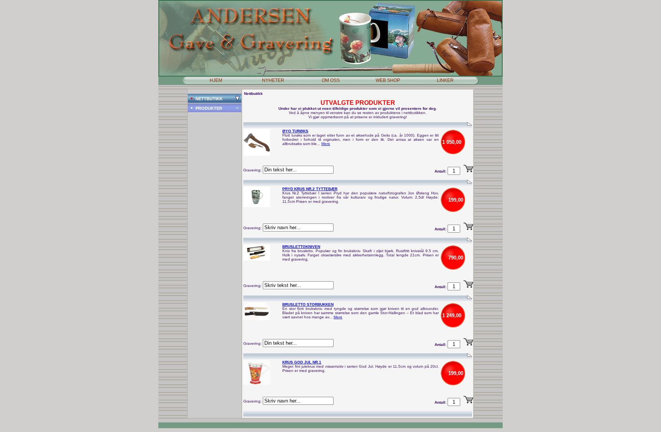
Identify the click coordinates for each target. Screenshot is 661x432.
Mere (325, 144)
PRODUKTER (208, 108)
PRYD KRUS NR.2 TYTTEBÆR (309, 189)
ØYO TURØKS (295, 131)
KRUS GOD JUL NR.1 (301, 362)
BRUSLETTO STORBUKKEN (308, 304)
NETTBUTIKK (209, 98)
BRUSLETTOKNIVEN (301, 247)
